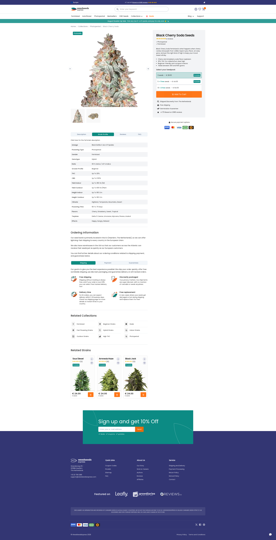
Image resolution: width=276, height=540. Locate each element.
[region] (138, 21)
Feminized (75, 16)
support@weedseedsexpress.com (83, 477)
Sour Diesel (78, 358)
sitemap (108, 472)
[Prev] (70, 68)
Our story (140, 466)
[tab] (81, 134)
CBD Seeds (123, 16)
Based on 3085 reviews (140, 2)
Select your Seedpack (165, 69)
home (73, 26)
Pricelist (108, 469)
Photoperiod (99, 16)
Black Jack (130, 358)
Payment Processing (176, 469)
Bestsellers (112, 16)
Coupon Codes (111, 466)
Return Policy (174, 472)
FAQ (106, 476)
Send (139, 429)
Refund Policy (174, 476)
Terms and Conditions (197, 535)
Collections (83, 26)
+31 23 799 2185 (76, 475)
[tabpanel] (109, 180)
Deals (151, 16)
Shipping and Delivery (177, 466)
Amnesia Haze (106, 358)
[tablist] (109, 134)
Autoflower (87, 16)
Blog (190, 16)
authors (140, 472)
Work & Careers (143, 469)
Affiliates (140, 479)
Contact (172, 479)
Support (200, 16)
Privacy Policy (182, 535)
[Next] (148, 68)
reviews (140, 476)
